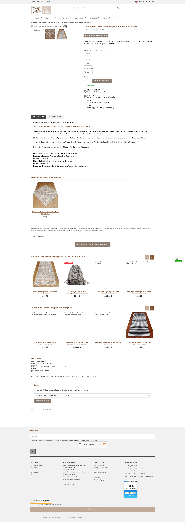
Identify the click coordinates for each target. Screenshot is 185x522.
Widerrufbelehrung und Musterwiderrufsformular (77, 472)
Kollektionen (79, 18)
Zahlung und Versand (69, 469)
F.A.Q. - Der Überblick (69, 484)
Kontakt (117, 18)
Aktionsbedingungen (37, 465)
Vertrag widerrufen (92, 509)
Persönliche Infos (99, 465)
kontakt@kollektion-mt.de (145, 476)
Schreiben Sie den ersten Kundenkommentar (94, 244)
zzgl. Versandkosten (104, 51)
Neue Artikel (34, 470)
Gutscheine (97, 477)
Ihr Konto (99, 462)
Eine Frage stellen (42, 401)
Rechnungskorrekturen (100, 472)
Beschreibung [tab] (38, 117)
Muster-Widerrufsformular (70, 477)
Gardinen (36, 18)
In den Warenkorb (102, 81)
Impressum (66, 482)
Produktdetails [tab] (55, 117)
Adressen (96, 475)
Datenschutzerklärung (69, 474)
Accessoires (93, 18)
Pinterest (101, 30)
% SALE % (106, 18)
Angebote (34, 467)
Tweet (93, 30)
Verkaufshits (34, 472)
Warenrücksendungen (100, 467)
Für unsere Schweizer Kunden (71, 479)
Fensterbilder (64, 18)
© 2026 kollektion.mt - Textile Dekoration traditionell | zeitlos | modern (61, 517)
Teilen (86, 30)
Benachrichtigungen (99, 480)
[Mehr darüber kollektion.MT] (46, 417)
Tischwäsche (49, 18)
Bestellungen (97, 470)
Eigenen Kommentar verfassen (97, 35)
